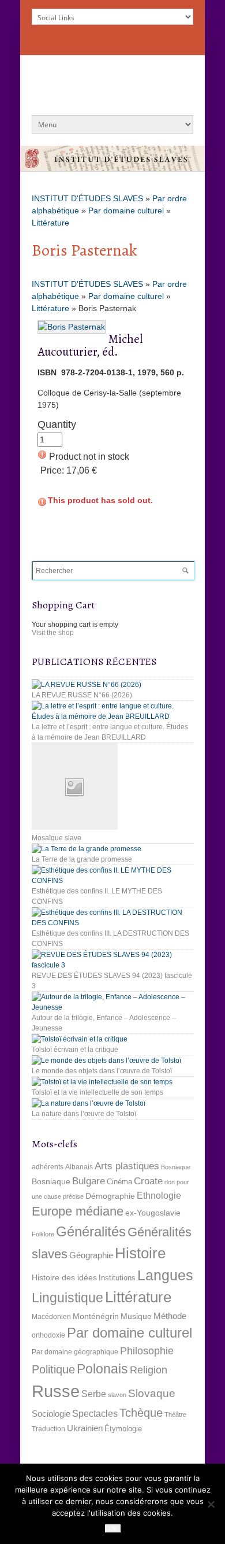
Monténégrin (96, 1316)
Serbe (93, 1393)
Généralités (91, 1231)
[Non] (210, 1504)
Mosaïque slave (56, 838)
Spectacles (95, 1413)
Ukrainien (85, 1428)
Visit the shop (53, 633)
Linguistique (67, 1298)
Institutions (117, 1277)
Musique (136, 1316)
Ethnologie (159, 1196)
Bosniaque (175, 1166)
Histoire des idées (64, 1277)
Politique (53, 1369)
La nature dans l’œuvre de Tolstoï (84, 1114)
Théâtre (175, 1414)
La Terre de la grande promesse (82, 859)
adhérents (47, 1167)
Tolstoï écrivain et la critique (75, 1050)
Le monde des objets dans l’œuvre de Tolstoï (102, 1071)
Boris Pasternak (84, 250)
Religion (148, 1370)
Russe (56, 1391)
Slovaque (151, 1393)
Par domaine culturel (126, 210)
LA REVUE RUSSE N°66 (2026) (82, 695)
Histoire (140, 1253)
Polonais (102, 1368)
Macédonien (51, 1317)
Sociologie (51, 1414)
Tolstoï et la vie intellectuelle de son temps (97, 1092)
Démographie (110, 1196)
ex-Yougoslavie (153, 1212)
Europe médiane (77, 1211)
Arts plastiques (127, 1166)
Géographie (91, 1255)
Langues (165, 1275)
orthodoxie (48, 1335)
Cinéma (119, 1181)
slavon (117, 1394)
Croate (148, 1181)
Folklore (43, 1234)
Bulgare (88, 1181)
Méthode (169, 1316)
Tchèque (141, 1412)
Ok (112, 1528)
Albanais (79, 1167)
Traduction (48, 1429)
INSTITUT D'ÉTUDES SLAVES (87, 198)
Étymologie (123, 1428)
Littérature (50, 222)
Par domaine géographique (75, 1352)
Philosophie (147, 1351)
